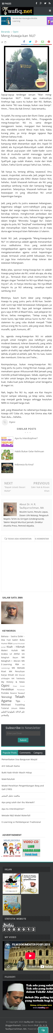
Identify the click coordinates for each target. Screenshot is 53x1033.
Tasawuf (21, 693)
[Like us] (36, 3)
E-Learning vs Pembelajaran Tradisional (21, 822)
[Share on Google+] (36, 42)
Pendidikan (7, 689)
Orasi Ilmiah (19, 686)
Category (38, 752)
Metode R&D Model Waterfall (16, 815)
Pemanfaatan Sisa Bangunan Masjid (19, 759)
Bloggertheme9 (12, 1025)
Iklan (10, 643)
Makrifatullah (8, 779)
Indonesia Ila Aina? (24, 464)
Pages (7, 3)
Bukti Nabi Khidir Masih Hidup (17, 772)
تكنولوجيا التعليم (8, 711)
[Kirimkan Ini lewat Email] (42, 42)
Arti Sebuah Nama (11, 766)
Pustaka (5, 693)
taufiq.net (29, 1021)
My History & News (13, 681)
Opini (12, 422)
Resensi (13, 693)
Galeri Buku (18, 639)
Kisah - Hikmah (16, 646)
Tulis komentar (40, 538)
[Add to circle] (41, 3)
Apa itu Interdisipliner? (26, 438)
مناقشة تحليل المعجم (11, 795)
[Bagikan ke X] (30, 42)
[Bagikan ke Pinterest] (49, 42)
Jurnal (15, 643)
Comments (25, 752)
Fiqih (9, 640)
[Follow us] (45, 3)
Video (22, 708)
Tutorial (5, 708)
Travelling (20, 704)
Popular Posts (10, 752)
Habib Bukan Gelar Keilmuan (29, 451)
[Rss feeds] (49, 3)
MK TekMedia (18, 678)
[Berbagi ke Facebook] (24, 42)
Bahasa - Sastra (9, 636)
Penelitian (21, 690)
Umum (14, 708)
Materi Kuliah (9, 650)
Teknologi (6, 697)
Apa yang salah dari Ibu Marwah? (18, 802)
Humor (4, 643)
